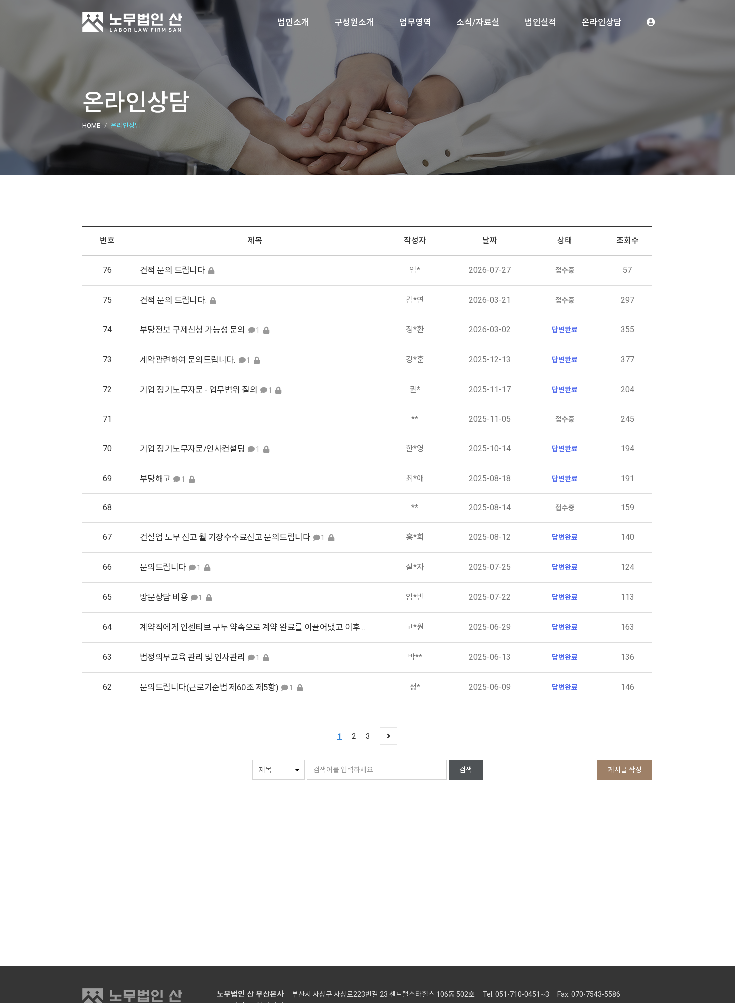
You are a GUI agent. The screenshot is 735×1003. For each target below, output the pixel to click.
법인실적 (541, 22)
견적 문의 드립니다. (174, 300)
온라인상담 (602, 22)
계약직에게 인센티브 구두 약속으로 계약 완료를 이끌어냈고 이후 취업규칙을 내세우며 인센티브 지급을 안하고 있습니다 (344, 627)
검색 (466, 770)
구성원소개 (354, 22)
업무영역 (416, 22)
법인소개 (294, 22)
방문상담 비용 (164, 597)
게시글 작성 (625, 770)
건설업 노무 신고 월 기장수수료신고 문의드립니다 (225, 537)
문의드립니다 (163, 567)
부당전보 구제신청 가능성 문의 (193, 330)
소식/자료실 (478, 22)
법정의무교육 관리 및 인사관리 (193, 657)
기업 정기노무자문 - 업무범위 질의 (199, 390)
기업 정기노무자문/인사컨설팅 (192, 449)
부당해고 (155, 479)
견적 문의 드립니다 (172, 270)
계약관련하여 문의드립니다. (188, 360)
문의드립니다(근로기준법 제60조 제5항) (209, 687)
